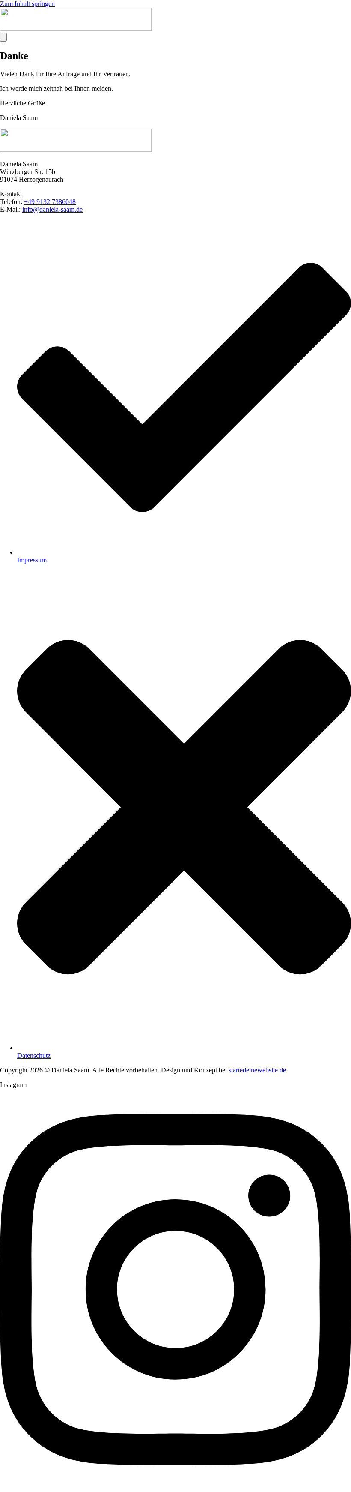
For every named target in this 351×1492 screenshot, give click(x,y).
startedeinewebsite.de (257, 1070)
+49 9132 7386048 (50, 201)
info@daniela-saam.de (52, 209)
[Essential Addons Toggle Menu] (3, 37)
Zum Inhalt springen (27, 3)
